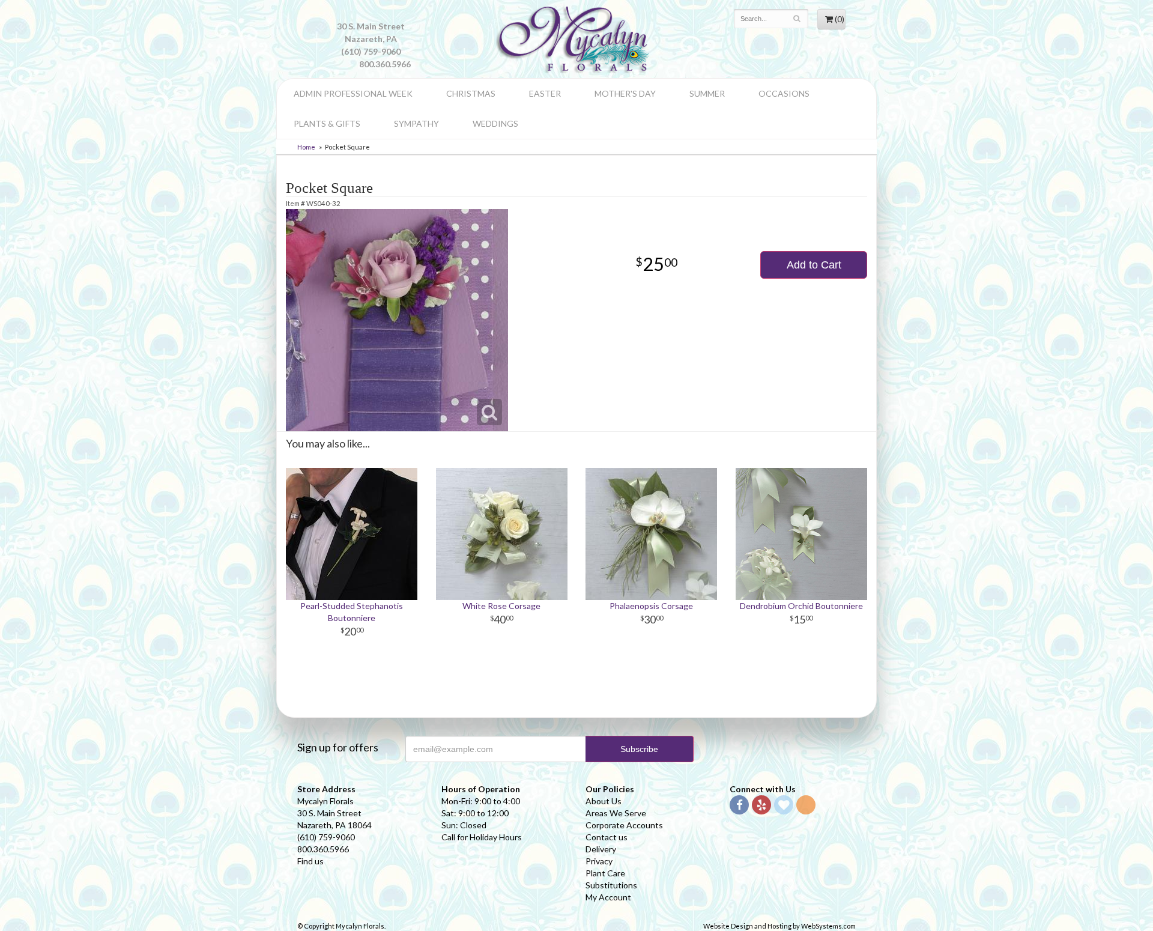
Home (306, 147)
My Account (608, 897)
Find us (310, 861)
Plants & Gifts (327, 123)
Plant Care (605, 873)
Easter (545, 93)
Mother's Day (625, 93)
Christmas (470, 93)
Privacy (599, 861)
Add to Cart (814, 265)
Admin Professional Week (353, 93)
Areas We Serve (616, 813)
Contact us (607, 837)
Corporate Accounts (624, 825)
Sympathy (416, 123)
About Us (604, 801)
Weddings (495, 123)
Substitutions (611, 885)
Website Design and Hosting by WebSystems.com (779, 926)
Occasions (784, 93)
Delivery (601, 849)
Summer (707, 93)
